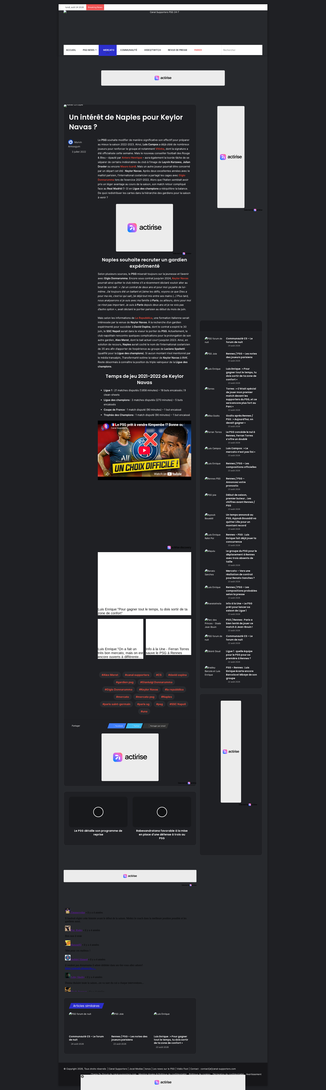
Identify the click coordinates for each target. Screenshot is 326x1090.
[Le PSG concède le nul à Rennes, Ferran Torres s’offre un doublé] (214, 436)
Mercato (108, 50)
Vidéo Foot (182, 1068)
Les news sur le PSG (164, 1068)
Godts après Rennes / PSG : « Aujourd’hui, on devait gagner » (239, 419)
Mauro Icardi (128, 166)
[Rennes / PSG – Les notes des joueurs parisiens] (130, 1022)
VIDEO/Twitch (152, 50)
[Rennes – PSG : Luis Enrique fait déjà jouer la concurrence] (214, 539)
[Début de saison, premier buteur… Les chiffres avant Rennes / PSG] (214, 499)
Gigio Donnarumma (119, 689)
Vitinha (160, 148)
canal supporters (138, 675)
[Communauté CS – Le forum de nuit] (87, 1022)
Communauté (128, 50)
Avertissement (253, 1074)
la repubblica (175, 689)
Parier (198, 50)
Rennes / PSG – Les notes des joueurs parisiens (129, 1038)
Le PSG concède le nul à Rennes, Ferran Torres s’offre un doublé (240, 435)
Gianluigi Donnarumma (157, 682)
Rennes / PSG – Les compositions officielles (241, 465)
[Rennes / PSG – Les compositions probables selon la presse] (214, 591)
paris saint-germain (117, 704)
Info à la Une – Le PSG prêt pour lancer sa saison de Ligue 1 (239, 607)
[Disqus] (130, 949)
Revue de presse (177, 50)
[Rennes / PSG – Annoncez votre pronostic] (214, 483)
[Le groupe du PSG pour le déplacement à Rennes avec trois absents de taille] (214, 555)
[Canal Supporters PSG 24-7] (163, 27)
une (145, 711)
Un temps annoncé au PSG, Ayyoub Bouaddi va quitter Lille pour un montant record (241, 520)
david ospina (178, 675)
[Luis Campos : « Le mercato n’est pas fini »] (214, 453)
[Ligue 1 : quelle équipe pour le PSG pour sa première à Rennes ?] (214, 656)
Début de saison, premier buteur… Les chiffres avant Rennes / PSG (240, 500)
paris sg (144, 704)
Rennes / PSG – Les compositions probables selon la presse (241, 590)
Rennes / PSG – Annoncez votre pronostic (236, 482)
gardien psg (125, 682)
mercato (123, 696)
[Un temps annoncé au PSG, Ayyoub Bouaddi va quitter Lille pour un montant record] (214, 519)
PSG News (88, 50)
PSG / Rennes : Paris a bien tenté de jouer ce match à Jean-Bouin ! (239, 623)
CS (159, 675)
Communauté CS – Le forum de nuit (86, 1038)
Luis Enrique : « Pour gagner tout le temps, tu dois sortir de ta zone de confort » (171, 1040)
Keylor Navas (180, 278)
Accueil (71, 50)
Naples (167, 696)
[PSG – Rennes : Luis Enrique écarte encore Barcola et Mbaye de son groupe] (214, 672)
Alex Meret (110, 675)
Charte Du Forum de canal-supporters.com (113, 1074)
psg (160, 704)
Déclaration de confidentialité (228, 1074)
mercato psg (146, 696)
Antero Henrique (132, 157)
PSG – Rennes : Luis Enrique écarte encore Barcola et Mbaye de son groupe (241, 673)
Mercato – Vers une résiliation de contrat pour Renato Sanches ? (240, 574)
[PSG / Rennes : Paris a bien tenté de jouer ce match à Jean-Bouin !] (214, 624)
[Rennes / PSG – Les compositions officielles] (214, 468)
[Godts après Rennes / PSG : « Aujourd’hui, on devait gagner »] (214, 420)
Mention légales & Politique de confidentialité (163, 1074)
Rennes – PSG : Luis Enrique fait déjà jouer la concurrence (241, 538)
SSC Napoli (178, 704)
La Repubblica (143, 317)
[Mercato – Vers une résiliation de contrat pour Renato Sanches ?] (214, 575)
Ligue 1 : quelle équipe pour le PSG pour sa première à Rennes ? (239, 655)
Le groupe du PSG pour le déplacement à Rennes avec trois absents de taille (241, 556)
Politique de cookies (199, 1074)
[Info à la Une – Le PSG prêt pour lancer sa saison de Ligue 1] (214, 608)
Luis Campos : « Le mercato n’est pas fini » (240, 450)
